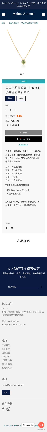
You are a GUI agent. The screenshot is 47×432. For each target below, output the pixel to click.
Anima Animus (23, 13)
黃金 (10, 98)
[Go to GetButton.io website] (41, 429)
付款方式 (6, 356)
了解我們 (6, 345)
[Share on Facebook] (7, 227)
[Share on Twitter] (12, 227)
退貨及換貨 (7, 360)
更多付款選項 (23, 145)
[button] (21, 74)
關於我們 (6, 349)
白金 (21, 98)
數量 (6, 106)
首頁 (3, 23)
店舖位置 (6, 352)
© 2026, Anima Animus (12, 426)
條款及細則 (7, 367)
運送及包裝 (7, 364)
